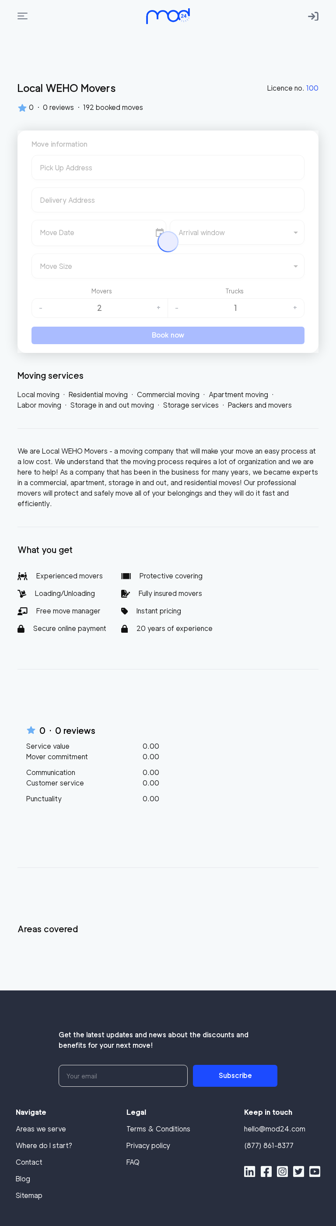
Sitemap (29, 1195)
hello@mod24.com (274, 1129)
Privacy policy (148, 1145)
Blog (23, 1179)
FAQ (133, 1162)
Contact (29, 1162)
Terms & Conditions (158, 1129)
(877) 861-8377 (269, 1145)
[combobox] (167, 171)
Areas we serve (41, 1129)
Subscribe (235, 1075)
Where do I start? (44, 1145)
